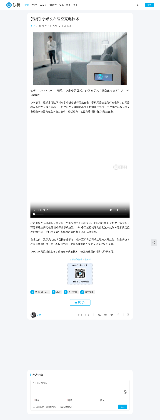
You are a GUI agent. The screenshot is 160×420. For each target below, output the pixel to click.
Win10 (43, 5)
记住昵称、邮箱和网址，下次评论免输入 (53, 406)
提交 (123, 406)
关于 (75, 5)
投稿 (149, 5)
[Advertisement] (80, 139)
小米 (58, 292)
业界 (27, 5)
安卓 (61, 5)
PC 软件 (53, 5)
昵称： (38, 400)
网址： (103, 400)
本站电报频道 (76, 259)
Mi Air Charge (42, 292)
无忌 (32, 26)
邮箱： (71, 400)
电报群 (87, 259)
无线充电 (72, 292)
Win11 (34, 5)
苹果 (68, 5)
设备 (69, 26)
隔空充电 (89, 292)
